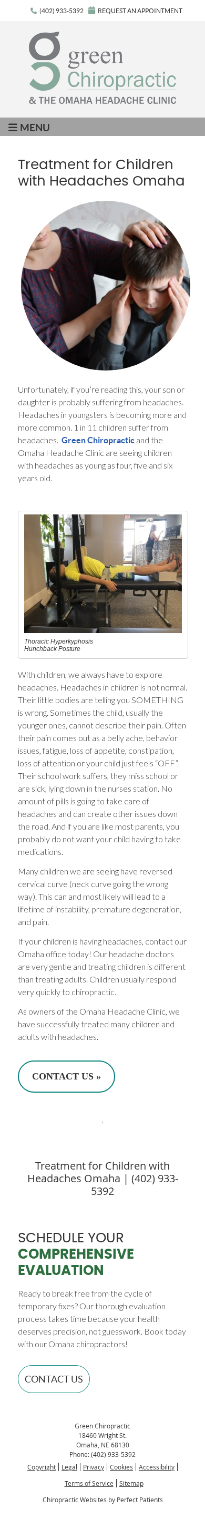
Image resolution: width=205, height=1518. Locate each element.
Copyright (41, 1467)
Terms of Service (89, 1483)
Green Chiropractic (98, 440)
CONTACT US (54, 1379)
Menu (35, 127)
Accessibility (157, 1467)
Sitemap (131, 1483)
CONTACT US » (66, 1076)
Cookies (121, 1467)
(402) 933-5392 (61, 10)
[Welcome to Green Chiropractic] (102, 100)
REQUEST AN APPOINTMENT (140, 10)
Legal (69, 1467)
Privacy (93, 1467)
